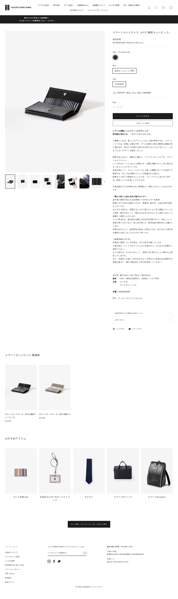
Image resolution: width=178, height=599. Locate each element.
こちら (140, 298)
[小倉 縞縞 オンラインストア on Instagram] (49, 561)
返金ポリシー (10, 582)
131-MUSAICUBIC (115, 57)
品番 (114, 79)
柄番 (121, 52)
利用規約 (8, 578)
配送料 (118, 43)
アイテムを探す (43, 5)
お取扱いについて (11, 552)
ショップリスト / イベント (98, 10)
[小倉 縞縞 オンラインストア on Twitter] (59, 561)
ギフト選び (68, 5)
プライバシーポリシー (13, 569)
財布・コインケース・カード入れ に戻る (91, 524)
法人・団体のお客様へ (132, 5)
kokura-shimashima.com (117, 562)
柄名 (114, 66)
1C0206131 (119, 84)
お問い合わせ (119, 320)
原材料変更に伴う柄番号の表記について (129, 313)
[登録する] (85, 553)
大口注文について (77, 10)
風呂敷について (99, 5)
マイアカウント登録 (12, 557)
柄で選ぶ (56, 5)
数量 (114, 102)
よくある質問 (114, 5)
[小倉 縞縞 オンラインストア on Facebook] (54, 561)
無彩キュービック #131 (124, 71)
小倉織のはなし (83, 5)
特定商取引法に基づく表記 (14, 565)
